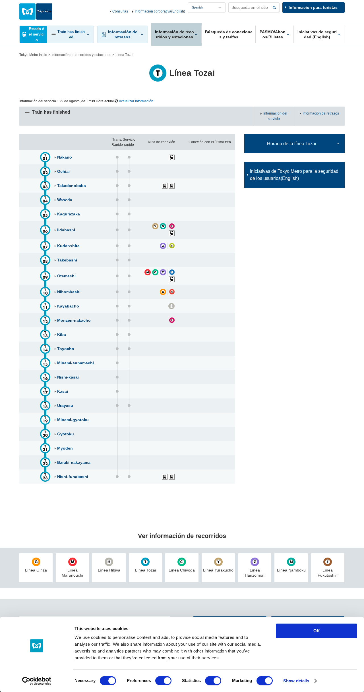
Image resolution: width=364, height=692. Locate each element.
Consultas (120, 11)
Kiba (61, 334)
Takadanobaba (71, 185)
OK (316, 630)
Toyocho (65, 348)
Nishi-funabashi (72, 476)
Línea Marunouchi (72, 572)
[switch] (163, 680)
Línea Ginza (36, 570)
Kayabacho (68, 306)
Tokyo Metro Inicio (33, 55)
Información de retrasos (321, 113)
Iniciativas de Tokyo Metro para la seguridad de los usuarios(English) (294, 175)
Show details (296, 680)
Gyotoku (65, 434)
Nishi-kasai (68, 377)
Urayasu (65, 405)
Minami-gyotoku (73, 419)
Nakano (64, 157)
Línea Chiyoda (182, 570)
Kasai (62, 391)
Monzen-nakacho (74, 320)
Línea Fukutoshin (328, 572)
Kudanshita (68, 246)
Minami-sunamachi (75, 363)
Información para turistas (313, 7)
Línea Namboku (291, 570)
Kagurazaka (68, 214)
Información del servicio (275, 115)
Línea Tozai (145, 570)
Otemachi (66, 276)
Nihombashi (68, 292)
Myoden (65, 448)
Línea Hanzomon (254, 572)
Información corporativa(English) (160, 11)
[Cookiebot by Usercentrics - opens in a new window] (37, 681)
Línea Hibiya (109, 570)
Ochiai (63, 171)
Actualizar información (136, 101)
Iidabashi (66, 230)
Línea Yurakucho (218, 570)
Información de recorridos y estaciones (81, 55)
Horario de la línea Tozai (291, 143)
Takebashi (67, 260)
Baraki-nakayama (73, 462)
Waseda (64, 200)
